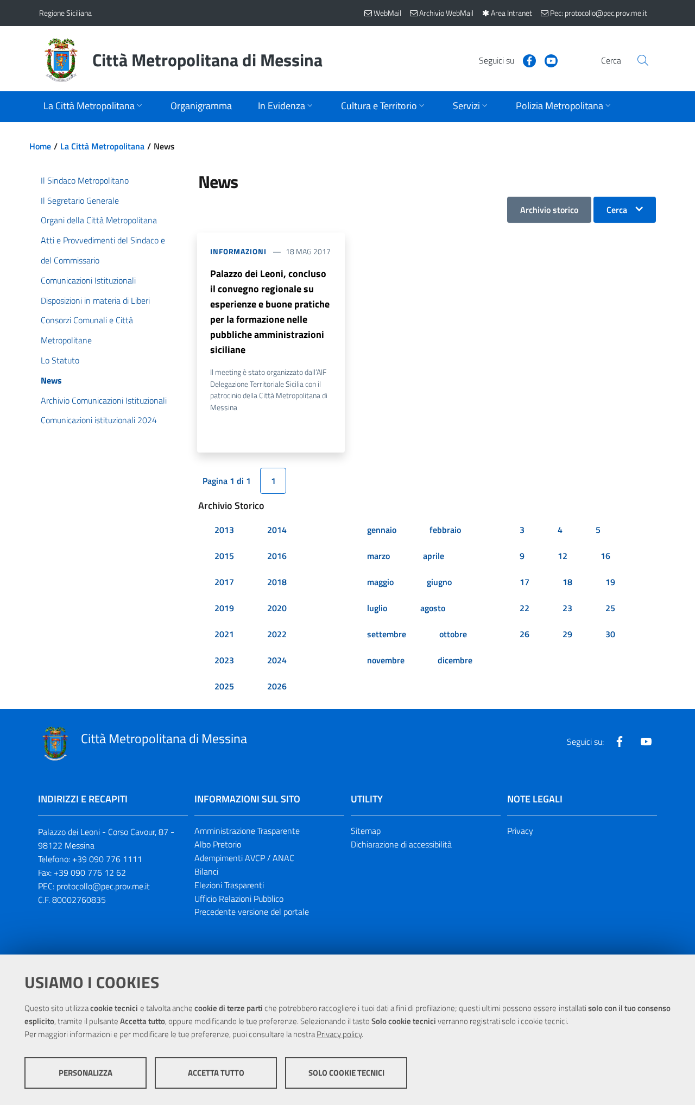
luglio (377, 607)
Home (40, 146)
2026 (277, 686)
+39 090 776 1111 (107, 858)
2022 (277, 634)
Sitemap (366, 830)
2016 (277, 555)
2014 (277, 529)
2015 (224, 555)
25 (610, 607)
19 (610, 581)
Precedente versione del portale (251, 911)
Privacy (520, 830)
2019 (224, 607)
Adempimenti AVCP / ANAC (244, 857)
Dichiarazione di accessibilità (401, 844)
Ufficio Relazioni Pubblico (238, 898)
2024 (277, 660)
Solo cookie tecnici (346, 1072)
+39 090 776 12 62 (90, 872)
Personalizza (85, 1072)
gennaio (381, 529)
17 (524, 581)
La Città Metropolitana (102, 146)
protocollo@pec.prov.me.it (103, 886)
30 (610, 634)
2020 (277, 607)
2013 (224, 529)
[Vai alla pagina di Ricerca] (643, 60)
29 (567, 634)
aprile (433, 555)
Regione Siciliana (65, 12)
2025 (224, 686)
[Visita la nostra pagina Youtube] (547, 59)
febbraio (445, 529)
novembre (386, 660)
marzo (378, 555)
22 (524, 607)
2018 (277, 581)
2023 (224, 660)
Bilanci (206, 871)
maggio (380, 581)
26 (524, 634)
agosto (432, 607)
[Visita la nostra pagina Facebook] (525, 59)
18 (567, 581)
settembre (386, 634)
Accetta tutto (216, 1072)
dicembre (455, 660)
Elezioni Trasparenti (229, 884)
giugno (439, 581)
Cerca (616, 209)
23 (567, 607)
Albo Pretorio (217, 844)
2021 (224, 634)
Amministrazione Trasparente (247, 830)
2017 (224, 581)
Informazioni (238, 251)
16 (605, 555)
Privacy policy (339, 1034)
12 (562, 555)
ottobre (453, 634)
